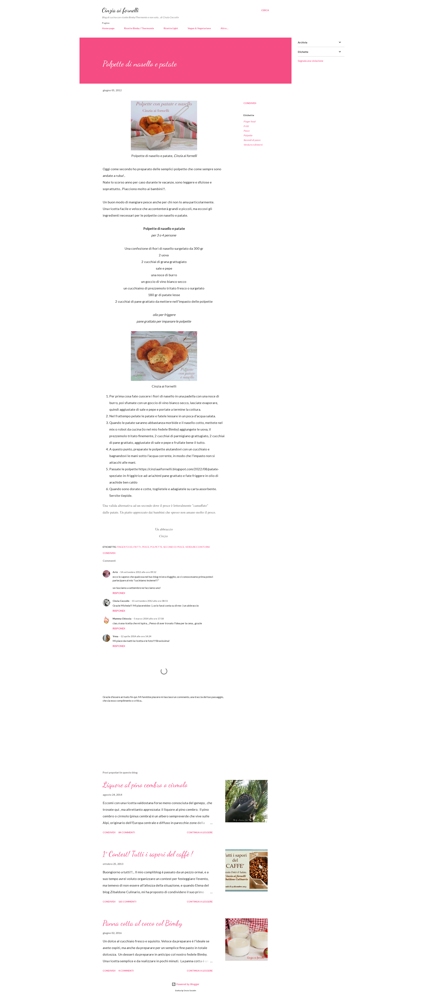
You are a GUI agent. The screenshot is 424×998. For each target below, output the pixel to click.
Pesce (246, 130)
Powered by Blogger (187, 984)
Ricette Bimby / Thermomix (139, 28)
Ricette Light (171, 28)
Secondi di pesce (251, 140)
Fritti (246, 126)
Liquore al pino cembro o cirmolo (145, 784)
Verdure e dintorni (253, 144)
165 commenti (127, 901)
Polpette (247, 135)
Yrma (115, 636)
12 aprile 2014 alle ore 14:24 (136, 636)
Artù (115, 572)
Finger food (249, 121)
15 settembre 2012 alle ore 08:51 (150, 600)
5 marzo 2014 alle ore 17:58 (149, 618)
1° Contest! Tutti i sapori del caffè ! (148, 854)
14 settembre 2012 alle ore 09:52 (138, 572)
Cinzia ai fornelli (120, 10)
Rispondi (119, 592)
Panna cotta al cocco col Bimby (142, 923)
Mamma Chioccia (122, 618)
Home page (108, 28)
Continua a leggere (200, 832)
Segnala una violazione (310, 60)
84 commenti (126, 832)
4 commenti (126, 970)
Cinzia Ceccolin (121, 600)
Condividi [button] (249, 103)
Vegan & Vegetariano (199, 28)
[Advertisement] (159, 729)
